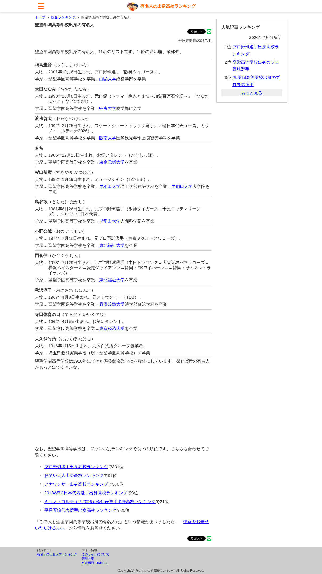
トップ (40, 17)
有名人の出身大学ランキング (57, 554)
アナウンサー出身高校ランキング (76, 484)
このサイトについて (95, 554)
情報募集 (88, 558)
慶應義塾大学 (112, 304)
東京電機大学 (112, 162)
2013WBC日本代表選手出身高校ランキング (85, 493)
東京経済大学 (112, 328)
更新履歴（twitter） (95, 563)
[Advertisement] (123, 408)
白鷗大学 (107, 79)
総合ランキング (63, 17)
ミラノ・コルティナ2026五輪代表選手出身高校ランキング (100, 501)
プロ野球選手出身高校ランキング (76, 466)
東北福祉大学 (112, 245)
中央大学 (107, 108)
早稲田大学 (109, 186)
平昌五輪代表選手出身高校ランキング (80, 510)
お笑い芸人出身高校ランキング (74, 475)
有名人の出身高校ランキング (168, 6)
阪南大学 (107, 138)
